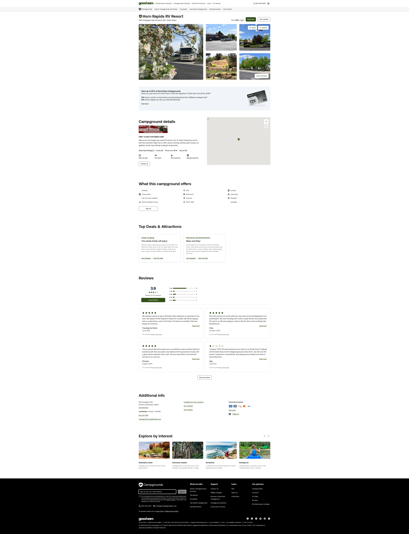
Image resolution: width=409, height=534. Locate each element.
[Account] (268, 3)
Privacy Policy (159, 511)
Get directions (143, 408)
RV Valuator (217, 3)
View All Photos (261, 76)
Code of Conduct (248, 522)
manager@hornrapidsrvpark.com (150, 419)
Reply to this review (156, 334)
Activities (234, 202)
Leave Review (153, 300)
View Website (146, 258)
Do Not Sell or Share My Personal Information (176, 522)
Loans (209, 3)
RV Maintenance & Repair (261, 504)
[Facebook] (230, 414)
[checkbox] (139, 496)
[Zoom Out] (266, 126)
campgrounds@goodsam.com (166, 506)
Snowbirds (183, 9)
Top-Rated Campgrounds (198, 9)
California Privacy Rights (171, 511)
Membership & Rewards (163, 3)
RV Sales (255, 496)
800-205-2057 (146, 506)
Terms (223, 522)
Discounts (232, 410)
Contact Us (214, 489)
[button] (145, 104)
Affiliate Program (216, 492)
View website (263, 19)
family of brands (170, 500)
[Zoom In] (266, 121)
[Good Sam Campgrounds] (151, 485)
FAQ (232, 489)
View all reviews (204, 377)
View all (148, 208)
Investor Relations (214, 522)
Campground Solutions (218, 503)
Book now (250, 19)
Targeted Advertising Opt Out (199, 522)
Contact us (144, 164)
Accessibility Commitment (233, 522)
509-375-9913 (158, 258)
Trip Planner (194, 495)
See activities (188, 406)
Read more (196, 326)
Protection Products (198, 3)
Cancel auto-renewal (218, 507)
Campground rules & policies (193, 402)
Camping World (257, 489)
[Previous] (264, 436)
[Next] (268, 436)
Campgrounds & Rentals (181, 3)
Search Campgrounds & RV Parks (165, 9)
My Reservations (215, 9)
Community (235, 496)
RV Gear (255, 500)
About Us (234, 492)
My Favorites (227, 9)
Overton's (255, 492)
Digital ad (236, 414)
